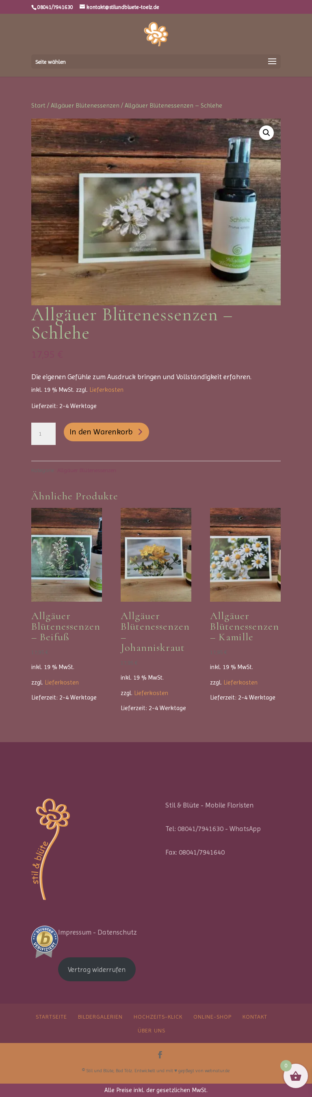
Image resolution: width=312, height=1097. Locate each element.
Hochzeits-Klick (158, 1016)
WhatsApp (245, 829)
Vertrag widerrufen (97, 969)
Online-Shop (212, 1016)
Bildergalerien (100, 1016)
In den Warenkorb (101, 431)
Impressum (74, 932)
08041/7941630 (55, 7)
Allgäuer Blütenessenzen (85, 105)
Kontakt (255, 1016)
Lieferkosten (106, 389)
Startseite (51, 1016)
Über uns (151, 1030)
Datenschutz (117, 932)
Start (38, 105)
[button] (266, 132)
